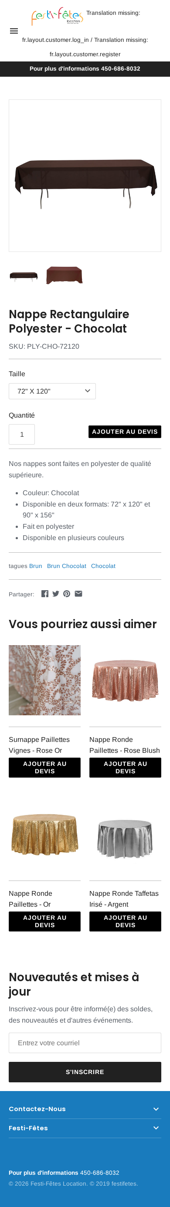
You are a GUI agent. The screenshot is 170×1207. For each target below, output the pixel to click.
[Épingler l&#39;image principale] (66, 593)
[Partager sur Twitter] (55, 593)
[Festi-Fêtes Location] (57, 16)
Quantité (22, 415)
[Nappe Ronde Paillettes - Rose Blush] (125, 681)
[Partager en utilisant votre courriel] (78, 593)
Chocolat (103, 566)
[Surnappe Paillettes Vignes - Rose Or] (45, 681)
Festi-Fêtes (28, 1128)
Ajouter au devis (125, 431)
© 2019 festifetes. (114, 1183)
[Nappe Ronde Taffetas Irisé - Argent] (125, 835)
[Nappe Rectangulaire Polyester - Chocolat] (85, 176)
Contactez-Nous (37, 1109)
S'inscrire (85, 1071)
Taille (17, 373)
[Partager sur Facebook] (44, 593)
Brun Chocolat (66, 566)
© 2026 (20, 1183)
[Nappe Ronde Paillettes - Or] (45, 835)
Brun (35, 566)
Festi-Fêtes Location (58, 1183)
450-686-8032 (85, 68)
